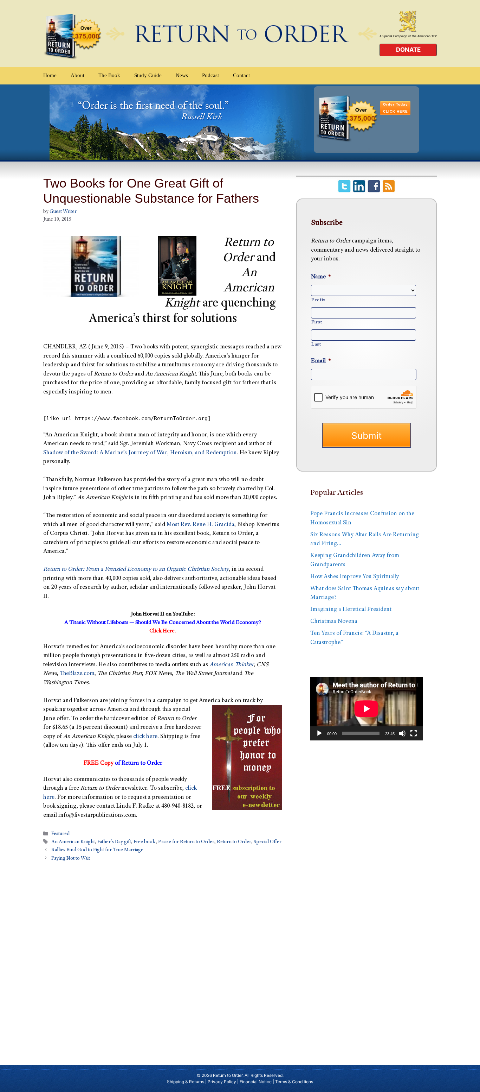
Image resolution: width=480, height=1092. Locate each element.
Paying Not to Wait (70, 858)
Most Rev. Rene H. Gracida (200, 525)
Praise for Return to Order (186, 842)
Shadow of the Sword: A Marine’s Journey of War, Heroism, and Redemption (140, 453)
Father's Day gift (114, 842)
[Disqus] (162, 960)
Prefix (318, 300)
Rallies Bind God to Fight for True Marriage (97, 850)
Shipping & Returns (185, 1081)
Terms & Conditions (294, 1081)
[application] (366, 708)
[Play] (319, 733)
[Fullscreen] (413, 733)
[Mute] (402, 733)
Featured (60, 834)
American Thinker (231, 665)
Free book (145, 842)
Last (316, 344)
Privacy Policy (222, 1081)
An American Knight (73, 842)
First (316, 322)
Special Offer (267, 842)
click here (145, 737)
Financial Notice (256, 1081)
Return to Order (234, 842)
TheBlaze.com (77, 674)
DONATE (408, 49)
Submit (366, 435)
